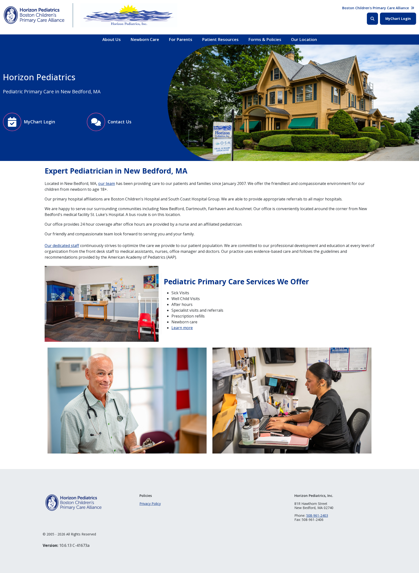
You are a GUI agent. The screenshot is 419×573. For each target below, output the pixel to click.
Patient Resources (220, 39)
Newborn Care (144, 39)
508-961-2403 (317, 515)
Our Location (304, 39)
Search (372, 19)
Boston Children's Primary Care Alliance (375, 8)
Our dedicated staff (62, 245)
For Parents (180, 39)
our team (106, 183)
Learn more (182, 327)
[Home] (34, 15)
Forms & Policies (264, 39)
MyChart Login (398, 18)
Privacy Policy (150, 503)
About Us (111, 39)
